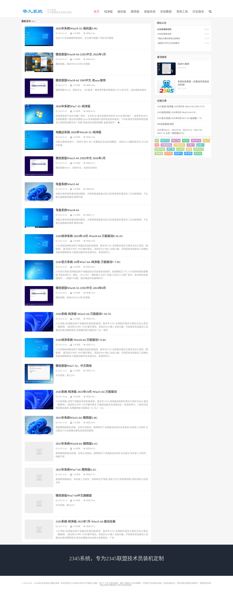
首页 (96, 11)
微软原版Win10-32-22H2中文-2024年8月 (81, 288)
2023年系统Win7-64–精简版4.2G (76, 469)
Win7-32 (165, 140)
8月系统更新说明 (164, 29)
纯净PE (178, 153)
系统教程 (166, 11)
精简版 (135, 11)
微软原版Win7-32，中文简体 (74, 365)
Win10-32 (196, 140)
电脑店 (158, 153)
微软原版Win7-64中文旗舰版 (74, 495)
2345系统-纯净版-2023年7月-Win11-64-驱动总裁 (85, 521)
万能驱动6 (166, 145)
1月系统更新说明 (164, 34)
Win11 (206, 140)
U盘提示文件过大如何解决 (168, 43)
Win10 (186, 140)
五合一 (200, 145)
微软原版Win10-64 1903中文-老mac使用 (81, 80)
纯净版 (108, 11)
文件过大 (198, 149)
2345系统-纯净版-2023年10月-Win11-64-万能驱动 (86, 391)
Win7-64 (176, 140)
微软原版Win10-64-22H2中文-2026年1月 (81, 54)
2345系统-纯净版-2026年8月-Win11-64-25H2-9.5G (181, 106)
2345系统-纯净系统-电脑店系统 (32, 11)
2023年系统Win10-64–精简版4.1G (77, 443)
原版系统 (149, 11)
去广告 (170, 149)
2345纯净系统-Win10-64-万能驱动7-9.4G (81, 339)
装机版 (121, 11)
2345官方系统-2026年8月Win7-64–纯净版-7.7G (179, 118)
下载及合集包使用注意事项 (168, 39)
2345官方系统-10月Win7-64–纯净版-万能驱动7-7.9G (88, 262)
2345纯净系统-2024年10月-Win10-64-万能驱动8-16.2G (89, 236)
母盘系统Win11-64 (67, 184)
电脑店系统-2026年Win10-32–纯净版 (78, 132)
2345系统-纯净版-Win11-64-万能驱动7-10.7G (83, 314)
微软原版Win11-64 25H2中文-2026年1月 (81, 158)
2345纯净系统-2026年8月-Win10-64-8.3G (176, 112)
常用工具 (182, 11)
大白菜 (180, 149)
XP (156, 145)
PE (156, 140)
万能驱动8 (179, 145)
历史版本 (198, 11)
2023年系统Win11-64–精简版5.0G (76, 417)
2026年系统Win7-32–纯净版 (73, 106)
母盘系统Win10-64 (67, 210)
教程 (189, 149)
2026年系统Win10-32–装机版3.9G (77, 28)
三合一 (190, 145)
